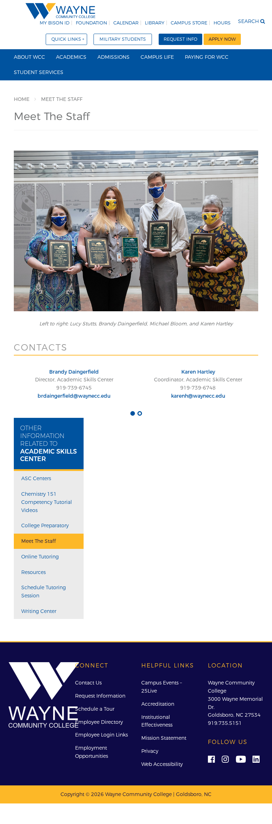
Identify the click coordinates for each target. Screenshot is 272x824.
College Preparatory (45, 525)
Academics (71, 57)
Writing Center (38, 611)
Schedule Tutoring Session (43, 591)
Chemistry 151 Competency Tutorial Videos (46, 502)
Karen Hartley (198, 372)
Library (154, 23)
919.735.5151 (225, 723)
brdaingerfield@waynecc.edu (74, 396)
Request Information (100, 696)
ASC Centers (36, 478)
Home (21, 99)
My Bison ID (54, 23)
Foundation (91, 23)
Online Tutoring (40, 556)
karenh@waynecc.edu (198, 396)
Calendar (125, 23)
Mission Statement (163, 738)
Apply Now (222, 39)
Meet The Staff (38, 541)
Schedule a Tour (94, 709)
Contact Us (88, 683)
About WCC (29, 57)
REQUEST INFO (180, 39)
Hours (222, 23)
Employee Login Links (101, 735)
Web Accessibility (162, 764)
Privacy (149, 751)
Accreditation (157, 704)
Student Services (38, 72)
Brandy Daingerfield (74, 372)
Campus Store (189, 23)
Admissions (113, 57)
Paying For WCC (206, 57)
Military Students (123, 39)
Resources (33, 572)
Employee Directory (99, 722)
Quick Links (66, 39)
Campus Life (157, 57)
